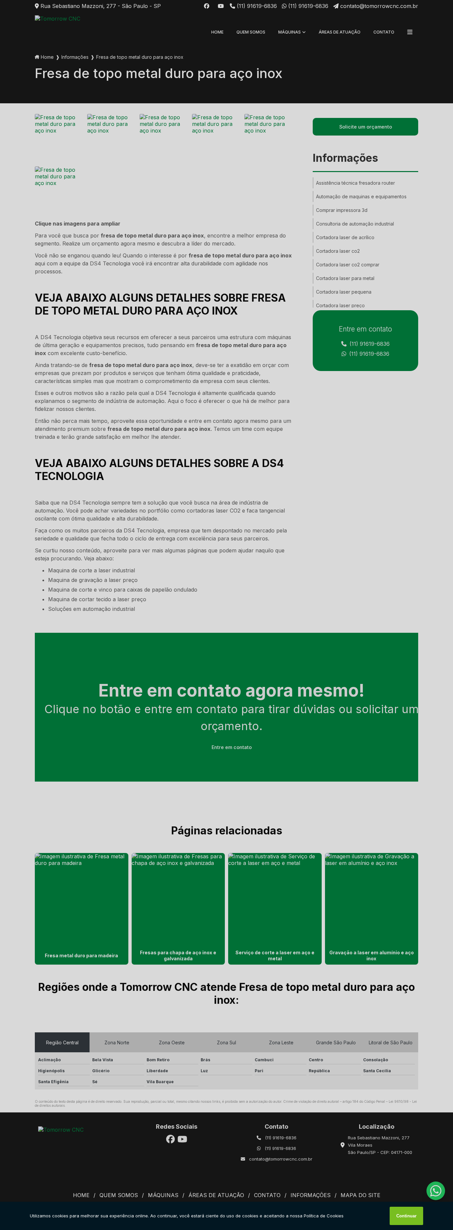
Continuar (406, 1215)
